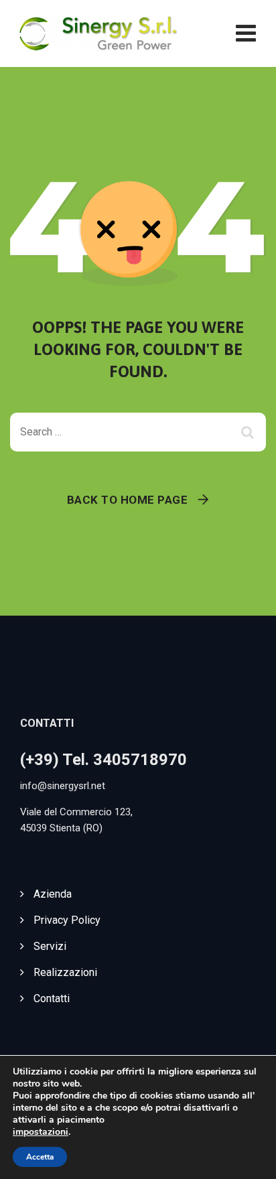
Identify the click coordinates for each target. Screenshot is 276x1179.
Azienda (52, 894)
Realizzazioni (65, 972)
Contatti (51, 998)
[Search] (249, 432)
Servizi (49, 946)
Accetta (40, 1157)
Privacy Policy (66, 920)
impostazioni (40, 1132)
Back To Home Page (127, 499)
